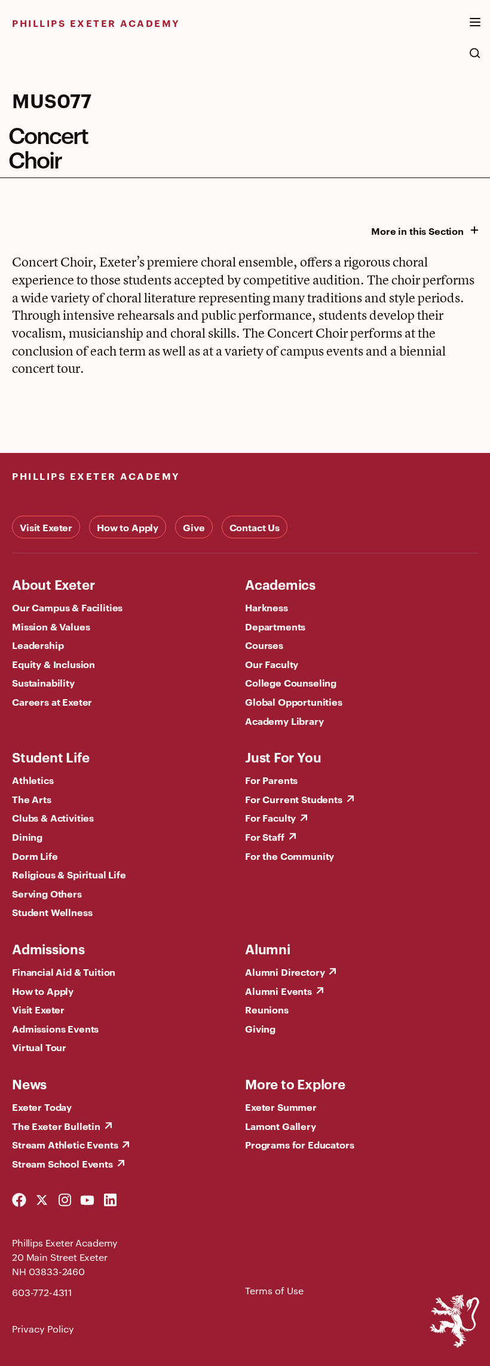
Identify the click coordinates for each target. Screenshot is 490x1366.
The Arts (31, 798)
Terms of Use (274, 1290)
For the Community (289, 855)
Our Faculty (271, 663)
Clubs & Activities (53, 817)
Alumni (267, 948)
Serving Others (47, 893)
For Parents (271, 779)
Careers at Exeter (52, 701)
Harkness (266, 607)
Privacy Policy (43, 1328)
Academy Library (284, 720)
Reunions (267, 1009)
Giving (260, 1028)
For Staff (264, 836)
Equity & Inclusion (53, 663)
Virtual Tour (39, 1046)
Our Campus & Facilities (67, 607)
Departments (275, 626)
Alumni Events (278, 990)
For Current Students (293, 798)
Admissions (48, 948)
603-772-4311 (42, 1292)
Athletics (33, 779)
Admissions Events (55, 1028)
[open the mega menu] (475, 29)
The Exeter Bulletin (56, 1125)
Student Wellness (52, 911)
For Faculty (270, 817)
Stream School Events (62, 1163)
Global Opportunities (293, 701)
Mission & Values (51, 626)
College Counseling (290, 682)
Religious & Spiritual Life (69, 874)
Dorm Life (35, 855)
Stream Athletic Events (65, 1144)
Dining (27, 836)
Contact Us (254, 527)
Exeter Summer (281, 1106)
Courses (264, 644)
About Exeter (53, 584)
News (29, 1083)
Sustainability (43, 682)
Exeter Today (42, 1106)
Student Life (50, 756)
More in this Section (417, 230)
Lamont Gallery (280, 1125)
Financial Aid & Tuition (63, 971)
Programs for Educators (299, 1144)
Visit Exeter (46, 527)
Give (193, 527)
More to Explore (295, 1083)
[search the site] (475, 59)
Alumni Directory (284, 971)
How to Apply (127, 527)
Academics (280, 584)
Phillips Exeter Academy (96, 22)
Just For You (283, 756)
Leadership (37, 644)
